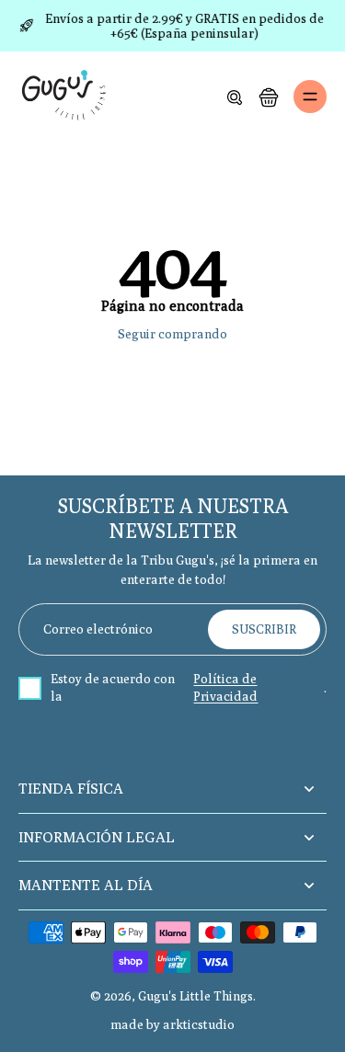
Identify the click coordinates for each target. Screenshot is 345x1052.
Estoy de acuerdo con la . (189, 688)
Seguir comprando (172, 333)
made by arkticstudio (172, 1024)
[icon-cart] (267, 96)
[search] (234, 96)
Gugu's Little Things (195, 996)
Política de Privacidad (225, 688)
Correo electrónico (98, 629)
